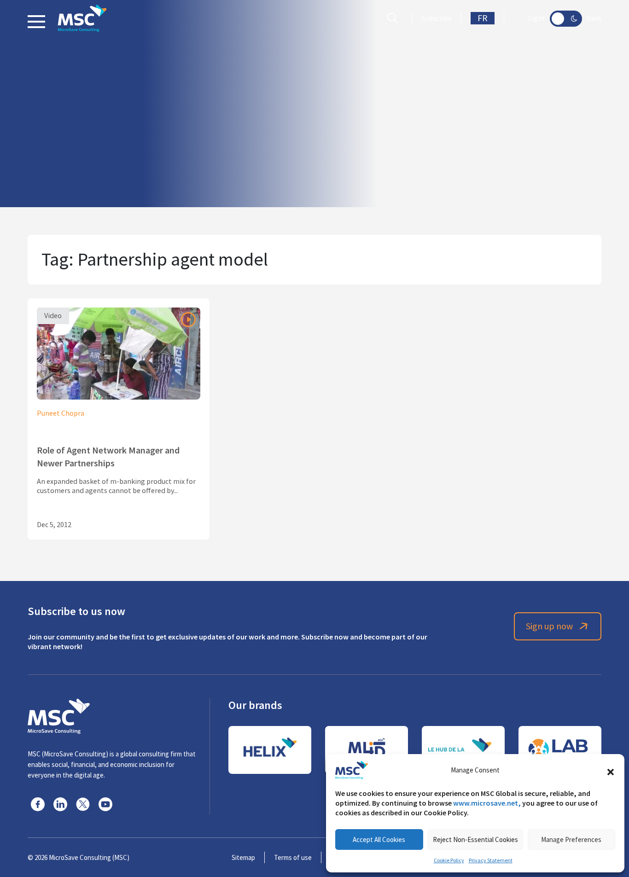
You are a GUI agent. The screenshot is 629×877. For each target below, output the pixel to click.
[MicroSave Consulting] (59, 715)
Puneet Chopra (60, 413)
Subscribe (436, 18)
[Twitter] (83, 804)
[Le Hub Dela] (463, 750)
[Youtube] (105, 804)
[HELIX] (269, 750)
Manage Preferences (571, 839)
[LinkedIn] (60, 804)
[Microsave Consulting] (82, 18)
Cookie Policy (449, 860)
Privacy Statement (491, 860)
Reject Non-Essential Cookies (475, 839)
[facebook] (38, 804)
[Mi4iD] (366, 750)
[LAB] (559, 750)
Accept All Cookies (379, 839)
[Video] (118, 352)
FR (483, 18)
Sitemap (243, 857)
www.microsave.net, (487, 803)
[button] (610, 770)
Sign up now (549, 626)
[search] (394, 18)
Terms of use (293, 857)
